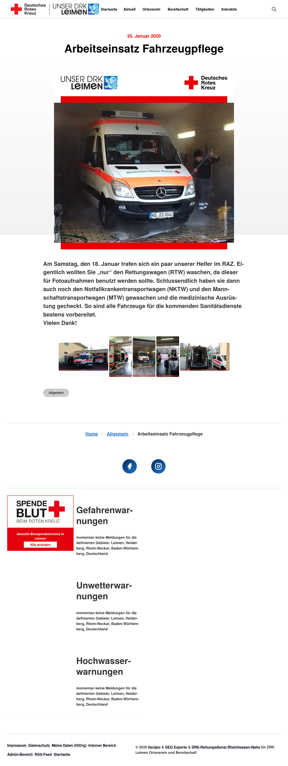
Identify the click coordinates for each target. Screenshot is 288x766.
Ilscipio (154, 747)
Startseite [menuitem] (109, 9)
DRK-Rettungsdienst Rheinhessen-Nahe (225, 747)
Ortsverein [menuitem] (151, 9)
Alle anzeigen (40, 544)
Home (91, 434)
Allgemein (56, 392)
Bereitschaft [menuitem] (178, 9)
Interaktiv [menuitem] (229, 9)
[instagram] (158, 466)
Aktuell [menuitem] (129, 9)
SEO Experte (176, 747)
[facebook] (129, 466)
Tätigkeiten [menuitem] (205, 9)
